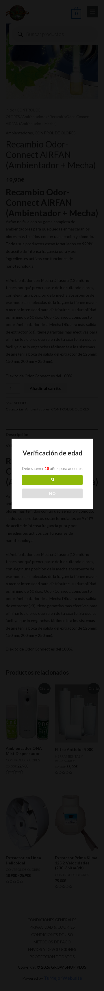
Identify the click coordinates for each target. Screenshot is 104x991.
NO (52, 493)
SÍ (52, 479)
